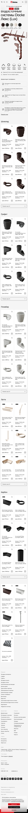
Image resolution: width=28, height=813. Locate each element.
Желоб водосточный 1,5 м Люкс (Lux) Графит (7, 626)
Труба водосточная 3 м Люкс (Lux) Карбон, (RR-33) (20, 563)
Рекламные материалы (6, 719)
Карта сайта (3, 794)
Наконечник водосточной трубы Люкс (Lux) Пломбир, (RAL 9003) (20, 352)
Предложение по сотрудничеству (8, 787)
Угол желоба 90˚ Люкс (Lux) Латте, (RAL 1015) (6, 470)
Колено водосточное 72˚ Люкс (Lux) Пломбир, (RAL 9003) (20, 378)
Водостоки (3, 698)
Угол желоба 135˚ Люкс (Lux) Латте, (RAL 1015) (19, 470)
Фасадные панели (5, 680)
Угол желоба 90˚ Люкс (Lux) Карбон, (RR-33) (19, 537)
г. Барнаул (10, 756)
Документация (4, 713)
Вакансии (16, 728)
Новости (16, 734)
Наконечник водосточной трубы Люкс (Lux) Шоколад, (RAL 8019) (20, 166)
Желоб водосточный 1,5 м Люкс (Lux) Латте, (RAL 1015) (7, 418)
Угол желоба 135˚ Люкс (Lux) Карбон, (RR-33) (6, 563)
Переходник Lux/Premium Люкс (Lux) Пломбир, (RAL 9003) (20, 326)
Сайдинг (3, 676)
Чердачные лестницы (6, 706)
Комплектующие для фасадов (7, 684)
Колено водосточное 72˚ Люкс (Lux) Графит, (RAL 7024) (20, 285)
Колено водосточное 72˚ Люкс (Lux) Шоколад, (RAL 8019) (20, 193)
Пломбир (5, 307)
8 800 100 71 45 (4, 771)
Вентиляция (3, 696)
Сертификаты (4, 721)
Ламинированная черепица (7, 690)
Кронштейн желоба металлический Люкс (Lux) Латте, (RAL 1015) (7, 444)
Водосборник (4, 704)
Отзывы (15, 732)
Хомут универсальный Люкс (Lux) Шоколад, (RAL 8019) (7, 193)
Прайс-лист (3, 742)
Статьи (2, 733)
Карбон (4, 492)
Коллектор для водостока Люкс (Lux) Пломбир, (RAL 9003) (7, 352)
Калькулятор (4, 740)
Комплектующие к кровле (6, 692)
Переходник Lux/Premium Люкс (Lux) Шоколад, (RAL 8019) (20, 140)
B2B (15, 730)
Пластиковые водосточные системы (9, 700)
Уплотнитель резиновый (7, 651)
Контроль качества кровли (20, 717)
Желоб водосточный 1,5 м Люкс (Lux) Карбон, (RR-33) (7, 511)
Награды (16, 721)
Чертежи (3, 725)
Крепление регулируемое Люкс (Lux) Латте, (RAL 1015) (20, 418)
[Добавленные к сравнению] (4, 2)
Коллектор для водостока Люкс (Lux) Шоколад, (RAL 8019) (7, 166)
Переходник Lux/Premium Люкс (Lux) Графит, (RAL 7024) (7, 233)
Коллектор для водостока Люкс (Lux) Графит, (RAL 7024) (7, 259)
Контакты (16, 715)
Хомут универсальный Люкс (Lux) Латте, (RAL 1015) (19, 444)
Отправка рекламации (19, 723)
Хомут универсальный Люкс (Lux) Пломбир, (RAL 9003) (7, 378)
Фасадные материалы (6, 674)
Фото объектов (4, 729)
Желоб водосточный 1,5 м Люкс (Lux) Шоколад (7, 599)
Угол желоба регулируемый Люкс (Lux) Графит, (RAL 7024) (20, 233)
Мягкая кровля (4, 686)
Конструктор (3, 738)
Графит (4, 214)
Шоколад (5, 121)
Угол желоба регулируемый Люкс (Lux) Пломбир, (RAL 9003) (7, 326)
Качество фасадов (18, 719)
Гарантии (3, 723)
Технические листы (5, 717)
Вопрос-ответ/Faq (5, 731)
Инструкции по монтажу (6, 715)
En (22, 2)
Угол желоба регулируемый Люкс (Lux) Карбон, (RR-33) (7, 537)
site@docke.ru (14, 771)
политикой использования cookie (17, 801)
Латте (3, 400)
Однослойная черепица (6, 688)
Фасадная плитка (5, 682)
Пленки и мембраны (5, 694)
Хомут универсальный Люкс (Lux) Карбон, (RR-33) (20, 511)
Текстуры (3, 727)
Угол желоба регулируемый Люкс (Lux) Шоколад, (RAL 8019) (7, 140)
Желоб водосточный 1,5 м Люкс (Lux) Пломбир (20, 599)
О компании (16, 713)
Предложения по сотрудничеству (18, 726)
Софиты (3, 678)
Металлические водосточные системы (9, 702)
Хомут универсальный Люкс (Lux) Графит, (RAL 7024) (7, 285)
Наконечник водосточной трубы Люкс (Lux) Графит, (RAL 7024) (20, 259)
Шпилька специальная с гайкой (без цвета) (20, 626)
